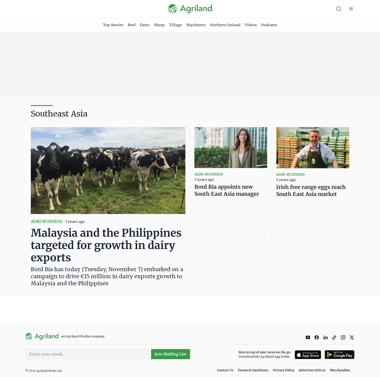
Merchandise (340, 370)
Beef (131, 25)
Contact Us (225, 370)
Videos (251, 25)
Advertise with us (312, 370)
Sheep (159, 25)
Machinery (196, 25)
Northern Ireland (225, 25)
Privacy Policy (283, 370)
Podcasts (269, 25)
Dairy (145, 25)
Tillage (175, 25)
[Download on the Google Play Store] (339, 354)
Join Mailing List (170, 354)
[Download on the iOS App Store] (308, 354)
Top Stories (113, 25)
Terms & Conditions (253, 370)
